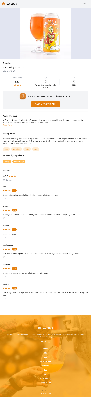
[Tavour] (45, 326)
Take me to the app (45, 104)
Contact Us (45, 374)
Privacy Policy (45, 378)
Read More (7, 125)
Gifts (45, 353)
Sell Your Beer (45, 361)
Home (84, 4)
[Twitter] (42, 341)
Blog (45, 357)
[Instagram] (49, 341)
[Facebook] (45, 341)
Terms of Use (45, 383)
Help (45, 370)
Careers (45, 366)
